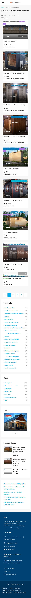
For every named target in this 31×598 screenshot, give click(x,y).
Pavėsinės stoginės (11, 342)
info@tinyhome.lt (10, 549)
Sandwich (8, 388)
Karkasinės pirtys (13, 356)
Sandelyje (5, 278)
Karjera (11, 588)
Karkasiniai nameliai (11, 311)
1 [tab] (14, 434)
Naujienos (18, 590)
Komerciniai (9, 319)
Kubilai (7, 348)
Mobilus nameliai (10, 397)
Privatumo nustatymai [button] (20, 592)
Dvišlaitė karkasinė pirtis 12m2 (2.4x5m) (17, 105)
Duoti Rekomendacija (8, 590)
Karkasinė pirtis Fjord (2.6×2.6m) (14, 73)
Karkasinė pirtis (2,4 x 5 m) (13, 200)
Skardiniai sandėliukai (12, 339)
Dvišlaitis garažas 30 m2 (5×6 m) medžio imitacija (19, 461)
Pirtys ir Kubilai (10, 354)
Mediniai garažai (10, 345)
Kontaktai (4, 588)
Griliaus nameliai (10, 368)
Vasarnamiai (9, 365)
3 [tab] (19, 434)
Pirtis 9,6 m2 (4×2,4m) (11, 168)
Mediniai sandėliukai (11, 322)
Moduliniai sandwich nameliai (14, 313)
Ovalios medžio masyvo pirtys (14, 328)
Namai (7, 336)
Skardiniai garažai (11, 325)
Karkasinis (8, 391)
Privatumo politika (7, 592)
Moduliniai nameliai (14, 333)
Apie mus (7, 571)
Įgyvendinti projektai (10, 574)
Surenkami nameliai (11, 386)
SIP (6, 400)
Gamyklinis (8, 383)
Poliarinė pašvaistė (10, 41)
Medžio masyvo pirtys (12, 351)
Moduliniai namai (10, 331)
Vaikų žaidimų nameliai (12, 359)
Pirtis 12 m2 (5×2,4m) (11, 232)
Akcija (7, 316)
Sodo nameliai (9, 308)
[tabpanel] (15, 422)
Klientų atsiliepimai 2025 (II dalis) (14, 484)
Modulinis (8, 394)
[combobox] (12, 15)
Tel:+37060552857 (11, 546)
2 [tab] (16, 434)
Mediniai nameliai (10, 362)
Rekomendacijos (9, 568)
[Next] (21, 295)
